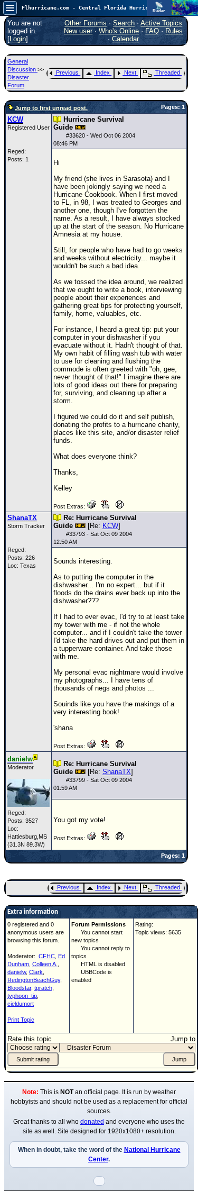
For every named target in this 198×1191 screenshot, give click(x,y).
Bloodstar (19, 988)
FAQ (152, 31)
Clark (36, 972)
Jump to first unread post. (51, 108)
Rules (174, 31)
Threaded (168, 72)
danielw (16, 972)
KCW (110, 526)
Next (130, 72)
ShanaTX (116, 772)
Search (124, 23)
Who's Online (119, 31)
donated (92, 1121)
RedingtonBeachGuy (33, 980)
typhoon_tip (22, 996)
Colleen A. (45, 964)
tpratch (43, 988)
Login (18, 39)
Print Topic (20, 1019)
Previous (67, 72)
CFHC (47, 956)
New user (78, 31)
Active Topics (161, 23)
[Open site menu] (10, 8)
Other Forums (85, 23)
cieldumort (20, 1004)
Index (102, 72)
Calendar (125, 39)
